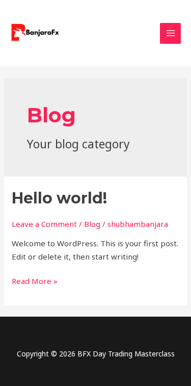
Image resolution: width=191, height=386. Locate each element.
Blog (92, 224)
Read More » (35, 280)
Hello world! (59, 198)
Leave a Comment (44, 224)
